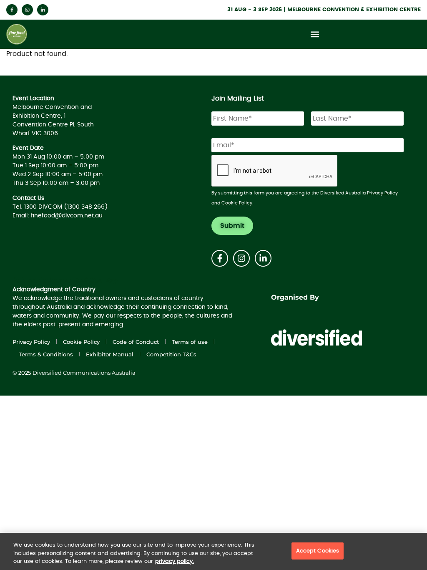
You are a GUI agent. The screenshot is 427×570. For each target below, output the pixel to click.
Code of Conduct (136, 341)
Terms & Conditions (46, 354)
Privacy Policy (382, 193)
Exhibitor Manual (109, 354)
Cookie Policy (81, 341)
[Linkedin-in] (42, 9)
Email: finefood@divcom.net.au (58, 216)
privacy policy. (174, 561)
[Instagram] (27, 9)
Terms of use (190, 341)
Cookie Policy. (237, 203)
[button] (315, 34)
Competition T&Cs (171, 354)
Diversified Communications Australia (84, 372)
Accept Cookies (317, 550)
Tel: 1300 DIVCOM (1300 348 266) (60, 207)
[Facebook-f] (12, 9)
